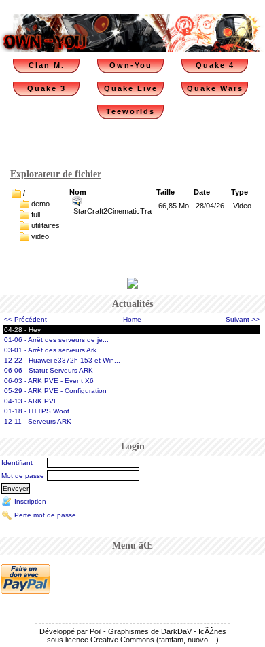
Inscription (30, 500)
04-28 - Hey (22, 329)
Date (202, 192)
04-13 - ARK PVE (31, 401)
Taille (165, 192)
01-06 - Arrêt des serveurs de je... (56, 340)
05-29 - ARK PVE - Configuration (55, 390)
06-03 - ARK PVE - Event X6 (49, 380)
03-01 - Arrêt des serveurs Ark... (53, 350)
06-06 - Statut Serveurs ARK (48, 370)
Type (239, 192)
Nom (77, 192)
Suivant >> (243, 319)
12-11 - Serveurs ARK (37, 421)
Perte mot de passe (45, 514)
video (40, 236)
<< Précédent (25, 319)
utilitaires (45, 225)
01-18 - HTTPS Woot (36, 411)
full (35, 214)
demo (40, 204)
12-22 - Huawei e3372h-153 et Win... (62, 360)
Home (132, 319)
